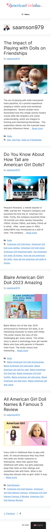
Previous (9, 513)
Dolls (9, 136)
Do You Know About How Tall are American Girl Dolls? (24, 159)
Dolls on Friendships (32, 140)
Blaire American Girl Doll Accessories (25, 362)
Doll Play (16, 140)
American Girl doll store (32, 248)
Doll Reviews (13, 485)
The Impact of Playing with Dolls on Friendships (25, 48)
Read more (37, 128)
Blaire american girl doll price (26, 377)
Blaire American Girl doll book (18, 366)
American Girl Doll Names (20, 489)
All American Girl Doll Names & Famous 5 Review (25, 404)
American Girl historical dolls (18, 251)
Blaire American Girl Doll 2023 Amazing (24, 280)
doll (9, 140)
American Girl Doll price (18, 244)
